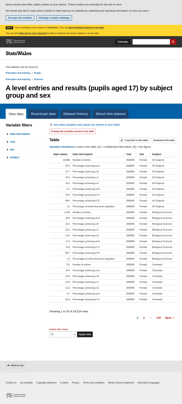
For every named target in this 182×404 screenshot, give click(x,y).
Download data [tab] (43, 114)
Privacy (75, 382)
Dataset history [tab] (75, 114)
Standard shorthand (61, 146)
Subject (156, 154)
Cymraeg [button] (123, 42)
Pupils (37, 73)
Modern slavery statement (121, 382)
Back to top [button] (17, 365)
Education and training (18, 73)
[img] (19, 53)
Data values (60, 154)
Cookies (64, 382)
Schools (38, 79)
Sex (141, 154)
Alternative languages (148, 382)
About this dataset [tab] (111, 114)
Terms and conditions (94, 382)
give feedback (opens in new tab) (86, 27)
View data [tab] (16, 114)
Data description (83, 154)
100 (158, 317)
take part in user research (33, 33)
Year (129, 154)
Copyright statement (46, 382)
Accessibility (26, 382)
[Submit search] (173, 42)
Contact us (11, 382)
